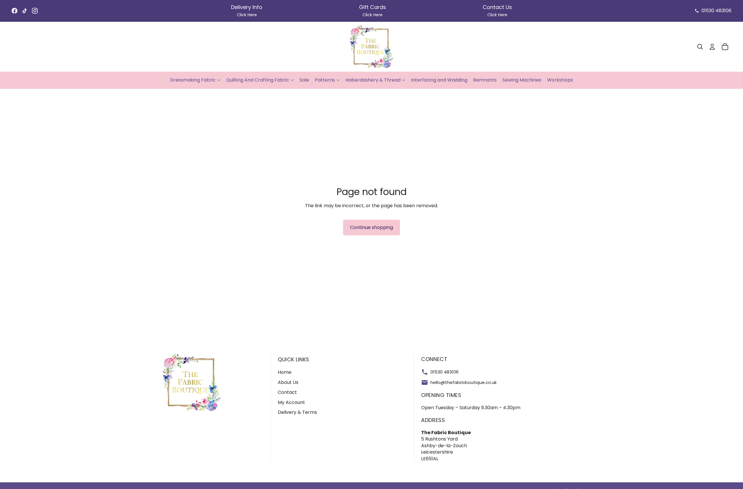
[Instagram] (35, 11)
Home (284, 372)
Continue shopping (371, 227)
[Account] (712, 46)
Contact (287, 392)
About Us (288, 382)
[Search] (700, 46)
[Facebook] (14, 11)
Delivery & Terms (297, 412)
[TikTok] (25, 11)
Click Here (247, 15)
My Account (291, 402)
